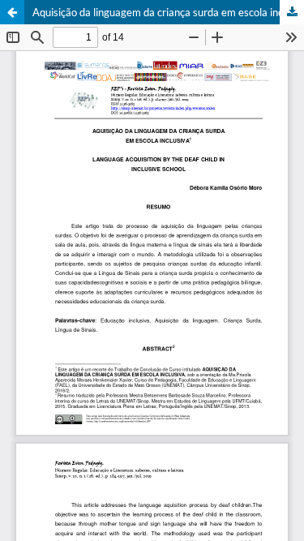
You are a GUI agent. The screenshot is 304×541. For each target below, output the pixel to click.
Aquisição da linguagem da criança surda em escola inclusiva (168, 12)
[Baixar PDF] (292, 12)
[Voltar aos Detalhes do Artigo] (12, 12)
